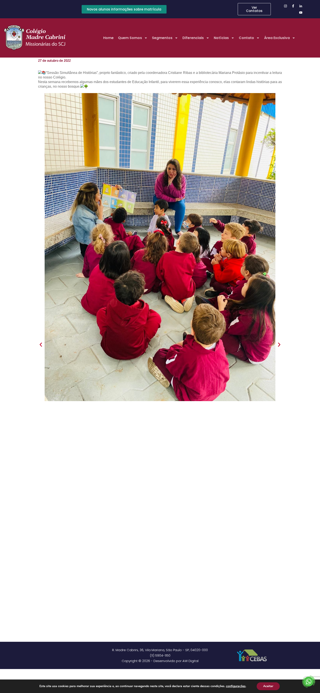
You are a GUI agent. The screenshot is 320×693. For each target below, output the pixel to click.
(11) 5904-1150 (160, 655)
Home (108, 37)
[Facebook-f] (293, 6)
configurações (236, 686)
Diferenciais (193, 37)
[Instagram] (285, 6)
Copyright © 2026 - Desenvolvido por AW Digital (160, 661)
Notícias (221, 37)
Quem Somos (130, 37)
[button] (41, 344)
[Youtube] (301, 12)
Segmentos (162, 37)
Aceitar (268, 686)
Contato (246, 37)
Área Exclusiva (277, 37)
